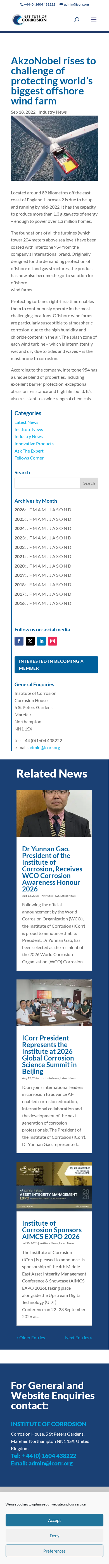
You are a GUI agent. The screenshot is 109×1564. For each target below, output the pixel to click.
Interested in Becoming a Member (51, 665)
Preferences (54, 1550)
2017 (20, 594)
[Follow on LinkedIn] (41, 641)
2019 (20, 575)
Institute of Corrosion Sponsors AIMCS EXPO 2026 (52, 1229)
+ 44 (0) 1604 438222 (49, 1455)
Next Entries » (78, 1337)
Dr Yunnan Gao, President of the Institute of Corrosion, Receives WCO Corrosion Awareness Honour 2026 (52, 869)
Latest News (26, 422)
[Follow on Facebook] (19, 641)
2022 (20, 547)
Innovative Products (34, 443)
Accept (54, 1520)
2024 (20, 528)
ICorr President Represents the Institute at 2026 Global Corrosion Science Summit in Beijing (49, 1054)
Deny (55, 1535)
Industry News (53, 111)
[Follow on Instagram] (52, 641)
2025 (20, 519)
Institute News (29, 429)
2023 (20, 537)
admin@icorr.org (44, 747)
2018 (20, 584)
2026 (20, 509)
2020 (20, 565)
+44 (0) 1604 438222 (39, 4)
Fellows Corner (29, 457)
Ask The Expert (29, 450)
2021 (20, 556)
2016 (20, 603)
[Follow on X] (30, 641)
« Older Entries (30, 1337)
